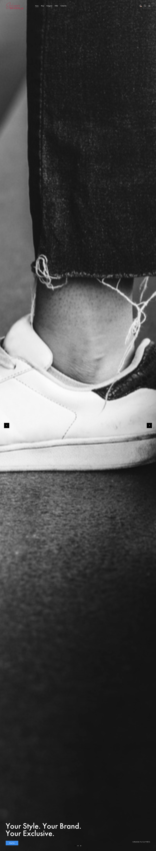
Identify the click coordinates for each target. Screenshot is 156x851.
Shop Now (12, 843)
